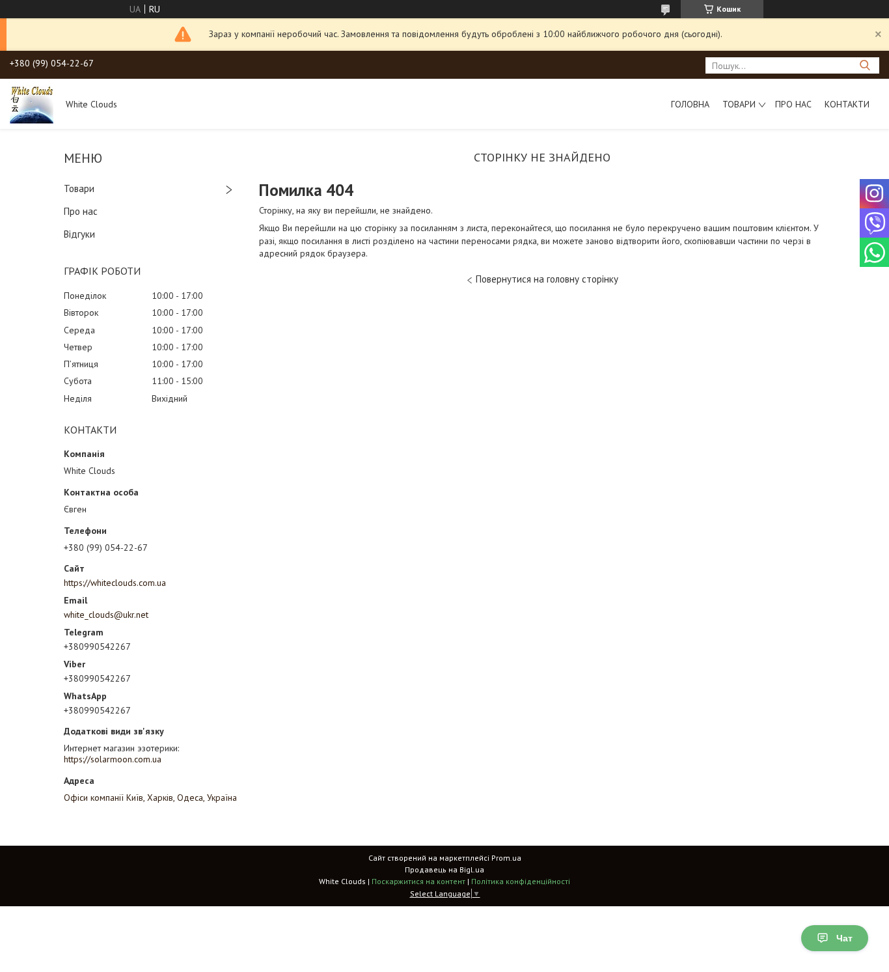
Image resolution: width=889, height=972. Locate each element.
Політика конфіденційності (520, 881)
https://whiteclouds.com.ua (115, 583)
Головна (690, 104)
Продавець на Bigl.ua (444, 869)
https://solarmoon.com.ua (112, 759)
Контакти (847, 104)
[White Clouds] (31, 103)
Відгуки (79, 234)
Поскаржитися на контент (418, 881)
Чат (844, 938)
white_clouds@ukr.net (106, 614)
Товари (739, 104)
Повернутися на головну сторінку (547, 279)
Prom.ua (506, 858)
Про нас (793, 104)
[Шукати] (864, 65)
